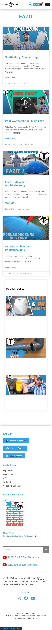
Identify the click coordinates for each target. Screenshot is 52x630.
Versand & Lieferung (12, 486)
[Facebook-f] (26, 598)
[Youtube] (33, 598)
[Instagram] (19, 598)
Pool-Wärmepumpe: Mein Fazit (24, 120)
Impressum (8, 470)
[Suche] (46, 550)
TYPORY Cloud (29, 613)
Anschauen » (10, 77)
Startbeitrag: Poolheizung (21, 57)
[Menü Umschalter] (47, 4)
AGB (5, 478)
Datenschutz (8, 474)
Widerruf (7, 482)
